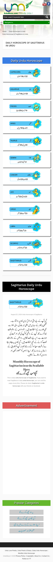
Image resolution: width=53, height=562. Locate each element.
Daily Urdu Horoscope (39, 550)
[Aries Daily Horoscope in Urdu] (26, 125)
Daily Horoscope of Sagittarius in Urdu (15, 34)
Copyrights (30, 556)
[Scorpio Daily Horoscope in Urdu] (26, 245)
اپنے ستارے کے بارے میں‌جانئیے (26, 524)
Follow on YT (26, 559)
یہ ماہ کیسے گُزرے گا (26, 512)
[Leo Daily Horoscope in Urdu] (26, 194)
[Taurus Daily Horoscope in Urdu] (26, 142)
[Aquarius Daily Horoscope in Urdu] (26, 91)
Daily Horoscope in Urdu (17, 31)
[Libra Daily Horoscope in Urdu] (26, 228)
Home (4, 31)
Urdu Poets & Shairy (24, 550)
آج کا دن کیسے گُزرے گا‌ (26, 518)
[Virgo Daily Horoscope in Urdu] (26, 211)
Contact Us (45, 556)
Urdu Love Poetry (11, 550)
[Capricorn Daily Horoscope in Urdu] (26, 74)
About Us (38, 556)
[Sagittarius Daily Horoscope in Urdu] (26, 262)
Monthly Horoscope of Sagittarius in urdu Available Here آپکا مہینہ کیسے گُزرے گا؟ (26, 367)
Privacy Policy (20, 556)
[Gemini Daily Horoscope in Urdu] (26, 159)
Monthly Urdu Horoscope (26, 553)
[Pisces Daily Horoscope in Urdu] (26, 108)
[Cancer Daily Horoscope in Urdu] (26, 176)
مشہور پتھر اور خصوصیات (26, 531)
